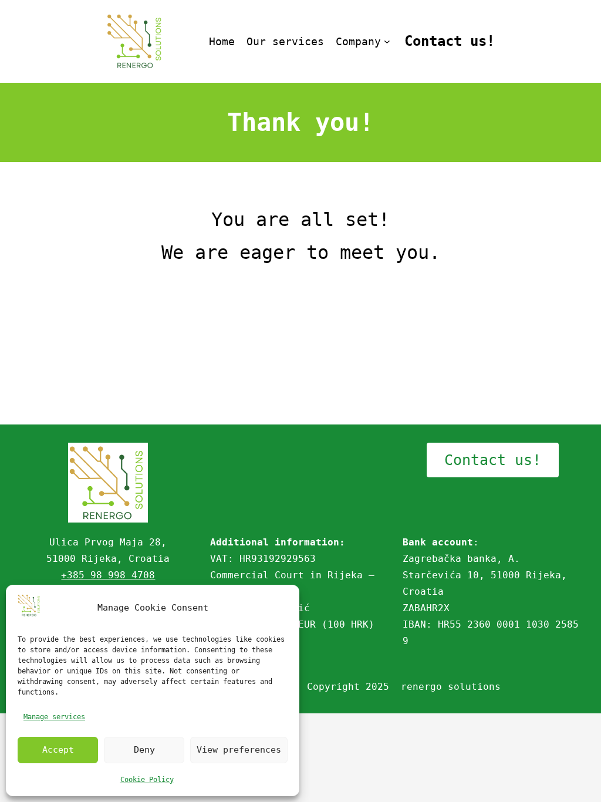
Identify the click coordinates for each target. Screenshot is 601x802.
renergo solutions (451, 686)
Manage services (54, 717)
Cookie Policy (147, 780)
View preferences (239, 749)
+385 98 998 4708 (108, 575)
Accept (58, 749)
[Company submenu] (387, 41)
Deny (144, 749)
